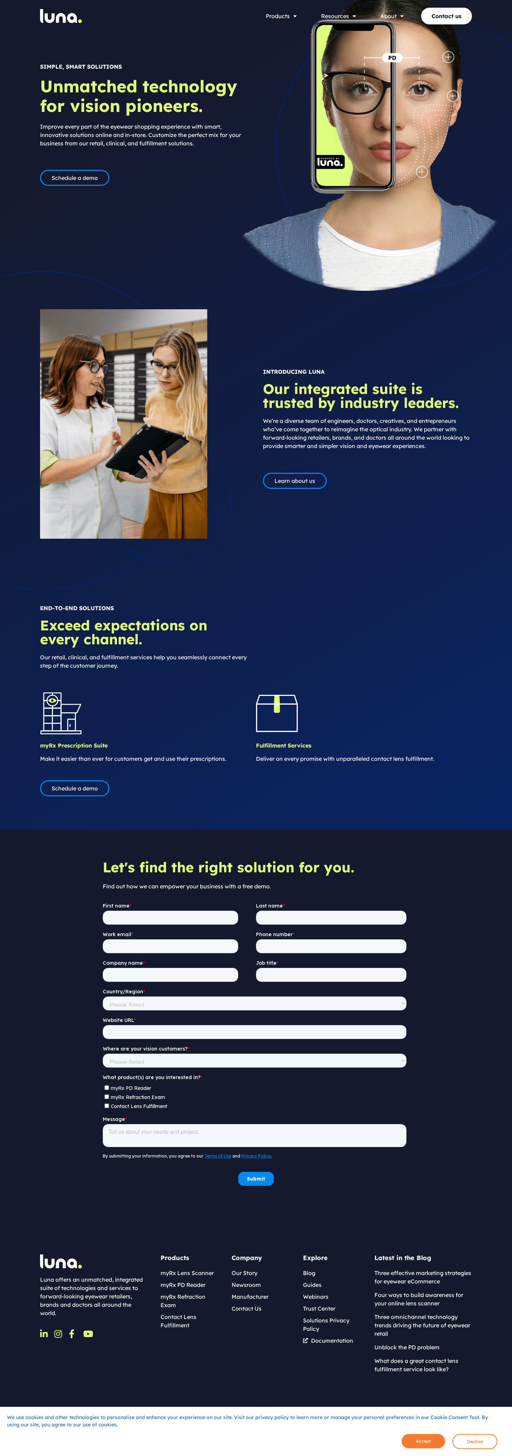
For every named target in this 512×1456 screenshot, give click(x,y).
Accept (423, 1441)
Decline (475, 1441)
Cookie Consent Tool (454, 1417)
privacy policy (272, 1417)
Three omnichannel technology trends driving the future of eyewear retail (422, 1325)
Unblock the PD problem (407, 1347)
